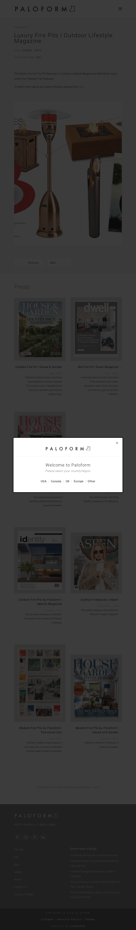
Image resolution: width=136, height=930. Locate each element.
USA (44, 481)
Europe (78, 481)
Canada (56, 481)
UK (68, 481)
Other (91, 481)
